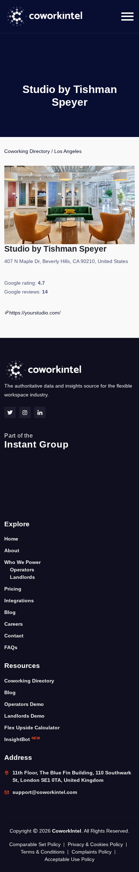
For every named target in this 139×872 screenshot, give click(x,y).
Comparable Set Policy (35, 844)
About (11, 550)
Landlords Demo (24, 716)
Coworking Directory (27, 151)
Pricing (12, 589)
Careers (13, 624)
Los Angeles (68, 151)
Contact (14, 635)
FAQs (10, 647)
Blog (10, 612)
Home (11, 539)
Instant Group (36, 441)
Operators (22, 569)
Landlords (22, 577)
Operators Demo (24, 704)
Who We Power (22, 562)
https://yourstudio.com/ (35, 313)
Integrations (19, 600)
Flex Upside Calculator (32, 727)
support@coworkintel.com (44, 792)
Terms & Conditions (43, 852)
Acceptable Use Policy (69, 859)
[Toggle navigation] (127, 16)
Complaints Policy (92, 852)
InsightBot (22, 739)
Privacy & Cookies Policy (95, 844)
